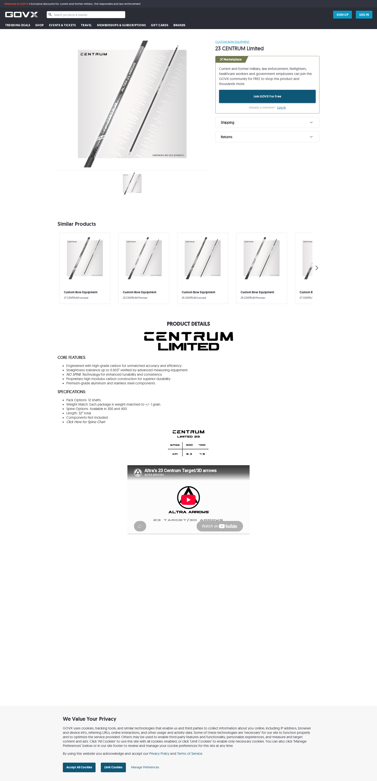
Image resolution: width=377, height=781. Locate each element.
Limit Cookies (113, 767)
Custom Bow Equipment (232, 41)
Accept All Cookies (79, 767)
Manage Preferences (145, 767)
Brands (179, 25)
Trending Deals (17, 25)
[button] (267, 122)
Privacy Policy (159, 753)
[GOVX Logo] (21, 14)
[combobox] (86, 14)
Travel (86, 25)
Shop (39, 25)
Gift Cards (159, 25)
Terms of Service (189, 753)
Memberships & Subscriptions (121, 25)
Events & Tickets (62, 25)
